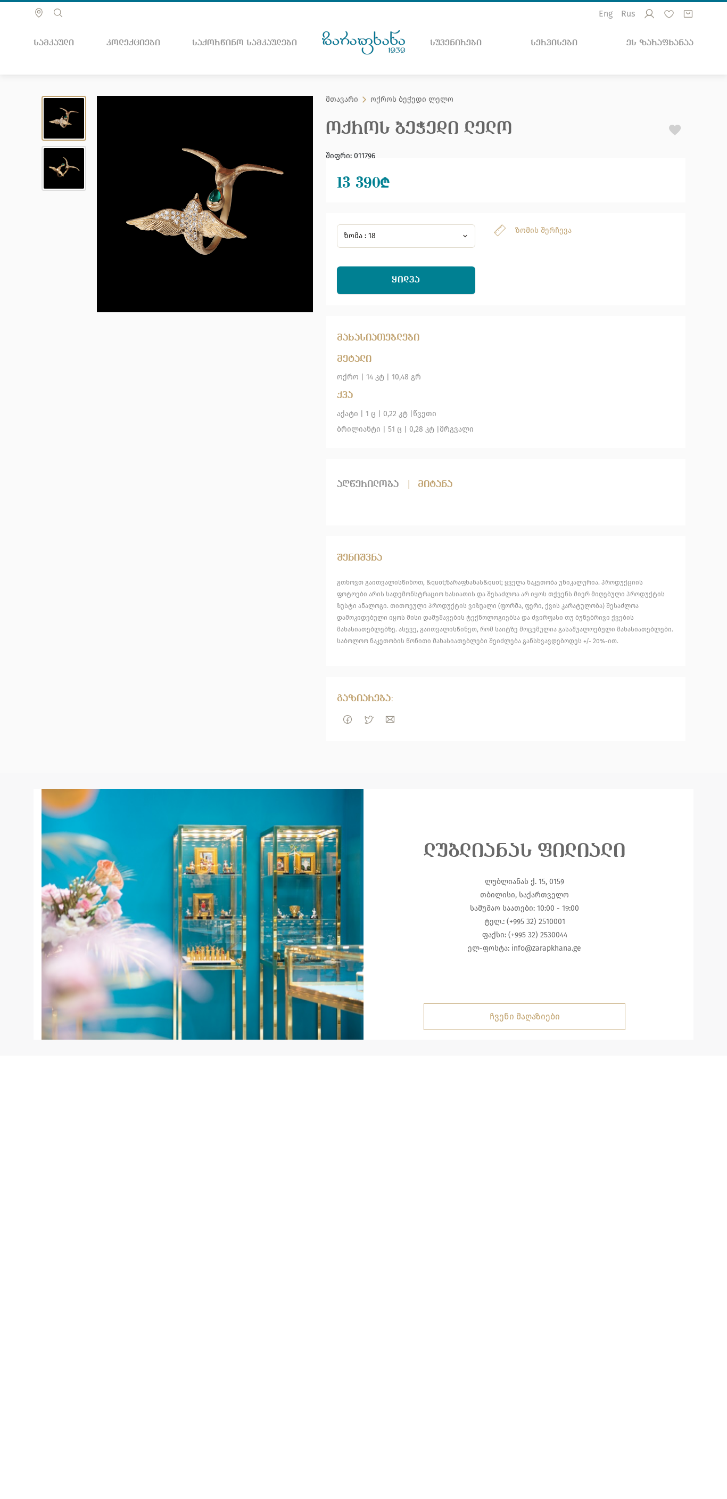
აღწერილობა (368, 484)
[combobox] (406, 236)
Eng (606, 14)
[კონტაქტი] (39, 12)
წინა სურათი (112, 204)
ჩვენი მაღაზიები (525, 1016)
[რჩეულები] (669, 14)
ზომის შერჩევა (543, 230)
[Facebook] (347, 719)
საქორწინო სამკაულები (244, 42)
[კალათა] (688, 14)
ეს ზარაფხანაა (659, 42)
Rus (628, 14)
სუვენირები (456, 42)
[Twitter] (368, 719)
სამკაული (54, 42)
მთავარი (342, 99)
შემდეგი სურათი (297, 204)
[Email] (390, 719)
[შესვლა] (649, 14)
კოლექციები (133, 42)
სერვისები (554, 42)
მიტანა (435, 484)
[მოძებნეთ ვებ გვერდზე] (58, 12)
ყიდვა (406, 280)
